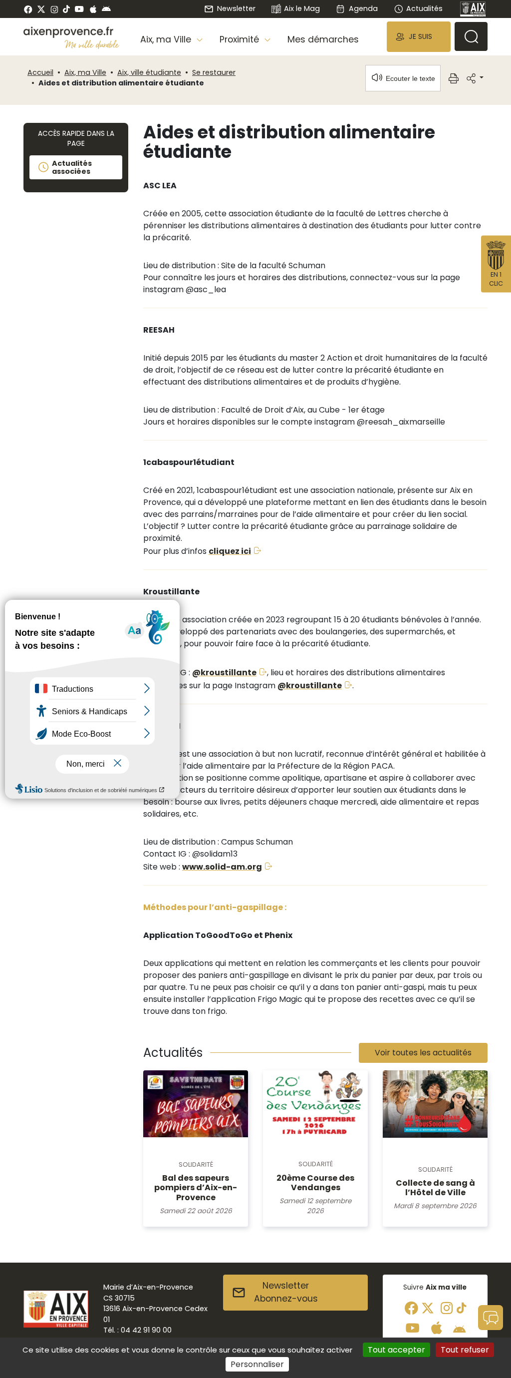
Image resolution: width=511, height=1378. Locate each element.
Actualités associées (72, 167)
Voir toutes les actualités (423, 1052)
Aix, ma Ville (85, 72)
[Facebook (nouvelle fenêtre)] (28, 8)
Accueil (40, 72)
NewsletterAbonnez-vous (286, 1292)
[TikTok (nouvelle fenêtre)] (66, 8)
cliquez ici (230, 551)
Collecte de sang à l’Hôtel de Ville (435, 1187)
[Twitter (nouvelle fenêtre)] (41, 9)
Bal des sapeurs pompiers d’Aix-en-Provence (195, 1187)
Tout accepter (396, 1350)
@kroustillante (224, 672)
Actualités (424, 8)
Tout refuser (465, 1350)
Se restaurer (214, 72)
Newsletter (236, 8)
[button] (419, 36)
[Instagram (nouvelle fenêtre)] (54, 8)
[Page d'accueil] (473, 9)
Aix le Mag (302, 8)
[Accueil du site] (71, 32)
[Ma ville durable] (91, 44)
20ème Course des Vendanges (315, 1182)
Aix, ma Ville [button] (167, 39)
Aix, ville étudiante (149, 72)
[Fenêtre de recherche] (471, 36)
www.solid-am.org (222, 867)
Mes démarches (323, 39)
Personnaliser (257, 1364)
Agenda (363, 8)
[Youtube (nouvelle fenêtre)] (79, 8)
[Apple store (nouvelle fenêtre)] (93, 8)
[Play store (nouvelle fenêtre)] (106, 8)
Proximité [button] (240, 39)
